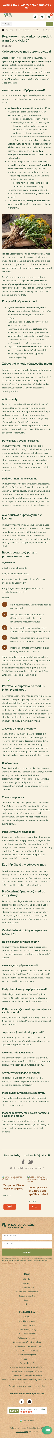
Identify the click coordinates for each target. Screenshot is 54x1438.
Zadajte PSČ (8, 1243)
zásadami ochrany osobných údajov (14, 1263)
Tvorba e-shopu (22, 1432)
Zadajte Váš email (10, 1235)
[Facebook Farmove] (21, 1401)
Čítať (9, 1207)
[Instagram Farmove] (29, 1401)
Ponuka (7, 24)
